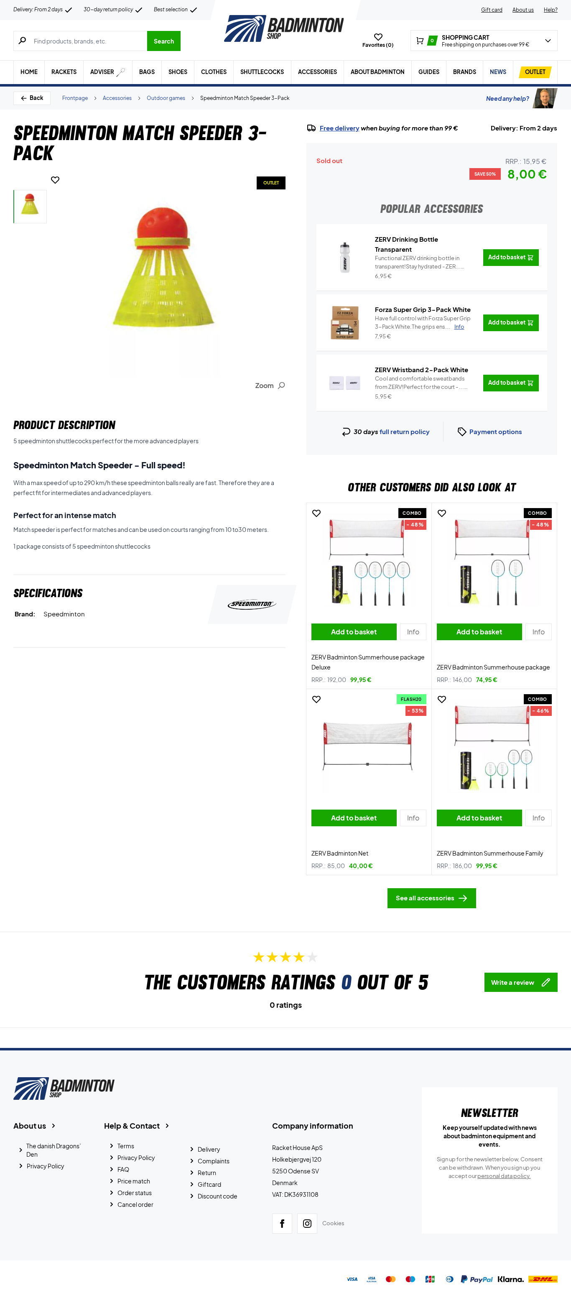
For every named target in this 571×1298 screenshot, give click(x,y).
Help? (551, 10)
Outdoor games (166, 98)
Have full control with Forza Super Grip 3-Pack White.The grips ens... (423, 322)
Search (164, 41)
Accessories (317, 72)
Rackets (63, 72)
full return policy (405, 431)
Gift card (491, 10)
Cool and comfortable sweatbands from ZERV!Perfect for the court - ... (420, 383)
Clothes (214, 72)
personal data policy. (504, 1176)
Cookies (333, 1223)
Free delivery (339, 128)
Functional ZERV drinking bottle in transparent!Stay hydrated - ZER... (418, 263)
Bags (147, 72)
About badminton (378, 72)
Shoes (177, 72)
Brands (464, 72)
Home (29, 72)
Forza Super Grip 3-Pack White (423, 309)
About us (523, 10)
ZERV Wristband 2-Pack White (421, 369)
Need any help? (507, 98)
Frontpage (75, 98)
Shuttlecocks (262, 72)
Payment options (495, 431)
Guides (428, 72)
